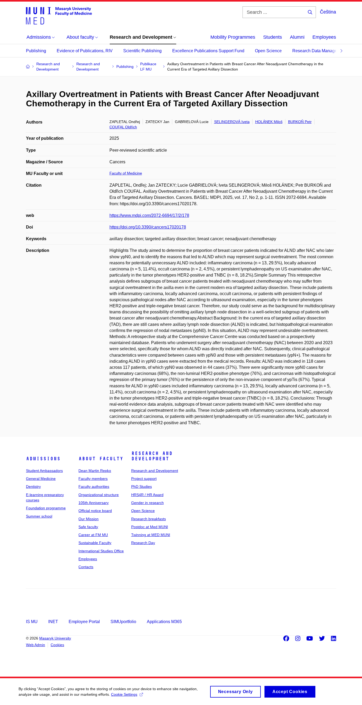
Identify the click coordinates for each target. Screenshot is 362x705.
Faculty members (93, 478)
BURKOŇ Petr (300, 122)
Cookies (57, 645)
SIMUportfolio (123, 621)
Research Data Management (319, 51)
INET (53, 621)
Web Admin (35, 645)
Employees (324, 37)
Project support (144, 478)
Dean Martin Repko (94, 470)
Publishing (36, 51)
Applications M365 (164, 621)
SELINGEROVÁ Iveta (232, 122)
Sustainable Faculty (94, 543)
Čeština (328, 12)
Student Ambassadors (44, 470)
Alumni (297, 37)
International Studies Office (101, 551)
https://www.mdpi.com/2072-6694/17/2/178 (149, 215)
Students (272, 37)
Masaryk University (55, 638)
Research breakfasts (148, 519)
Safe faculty (88, 527)
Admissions (43, 459)
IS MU (32, 621)
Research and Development (152, 456)
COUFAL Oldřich (123, 127)
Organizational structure (98, 495)
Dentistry (33, 486)
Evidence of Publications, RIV (85, 51)
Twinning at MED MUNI (150, 535)
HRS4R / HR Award (147, 495)
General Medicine (41, 478)
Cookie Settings (124, 694)
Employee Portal (84, 621)
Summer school (39, 516)
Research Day (143, 543)
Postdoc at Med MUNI (149, 527)
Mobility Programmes (232, 37)
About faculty (100, 459)
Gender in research (147, 503)
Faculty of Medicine (125, 173)
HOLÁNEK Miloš (268, 122)
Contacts (85, 567)
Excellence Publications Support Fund (208, 51)
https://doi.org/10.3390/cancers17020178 (147, 227)
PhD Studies (141, 486)
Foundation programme (46, 508)
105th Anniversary (93, 503)
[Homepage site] (59, 15)
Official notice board (95, 511)
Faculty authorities (93, 486)
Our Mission (88, 519)
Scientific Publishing (142, 51)
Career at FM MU (93, 535)
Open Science (268, 51)
